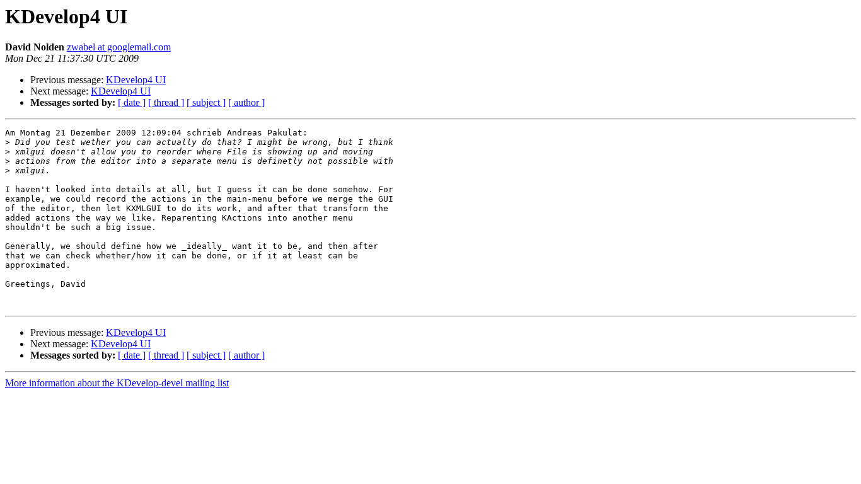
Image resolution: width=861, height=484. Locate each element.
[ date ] (132, 102)
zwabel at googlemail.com (119, 47)
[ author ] (246, 102)
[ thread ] (166, 102)
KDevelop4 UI (136, 79)
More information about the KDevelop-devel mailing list (117, 382)
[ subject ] (206, 102)
